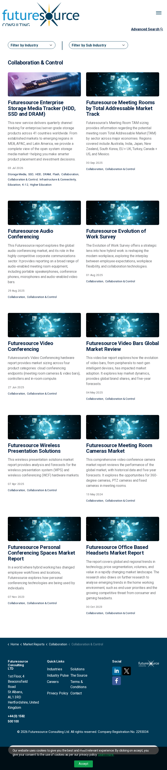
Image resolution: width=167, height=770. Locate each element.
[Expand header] (160, 13)
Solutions (77, 669)
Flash (56, 174)
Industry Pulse (58, 675)
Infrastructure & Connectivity (58, 179)
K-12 (25, 184)
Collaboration (69, 174)
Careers (53, 682)
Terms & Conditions (78, 684)
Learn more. (106, 754)
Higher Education (41, 184)
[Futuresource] (41, 16)
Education (14, 184)
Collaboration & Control (23, 179)
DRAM (47, 174)
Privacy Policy (57, 693)
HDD (38, 174)
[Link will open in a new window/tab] (116, 671)
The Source (78, 675)
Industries (54, 669)
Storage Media (17, 174)
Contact (76, 693)
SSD (31, 174)
